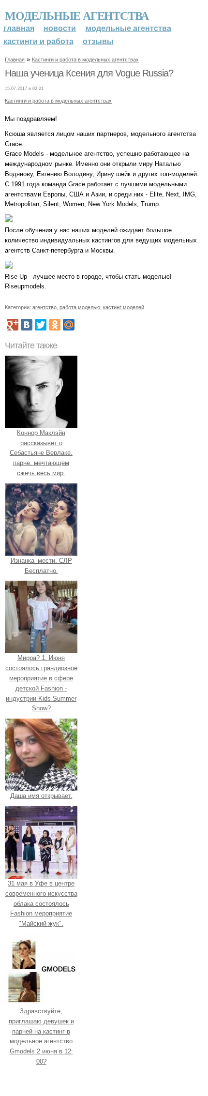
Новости (60, 28)
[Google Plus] (12, 324)
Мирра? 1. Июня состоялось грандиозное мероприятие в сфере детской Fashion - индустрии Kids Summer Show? (41, 683)
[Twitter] (40, 324)
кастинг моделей (123, 307)
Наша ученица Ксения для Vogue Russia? (89, 73)
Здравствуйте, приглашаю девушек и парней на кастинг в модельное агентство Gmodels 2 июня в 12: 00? (41, 1036)
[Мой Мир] (68, 324)
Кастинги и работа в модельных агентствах (85, 59)
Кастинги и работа (38, 41)
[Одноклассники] (54, 324)
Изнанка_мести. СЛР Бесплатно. (41, 565)
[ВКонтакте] (26, 324)
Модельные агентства (77, 15)
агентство (44, 307)
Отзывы (98, 41)
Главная (18, 28)
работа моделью (79, 307)
